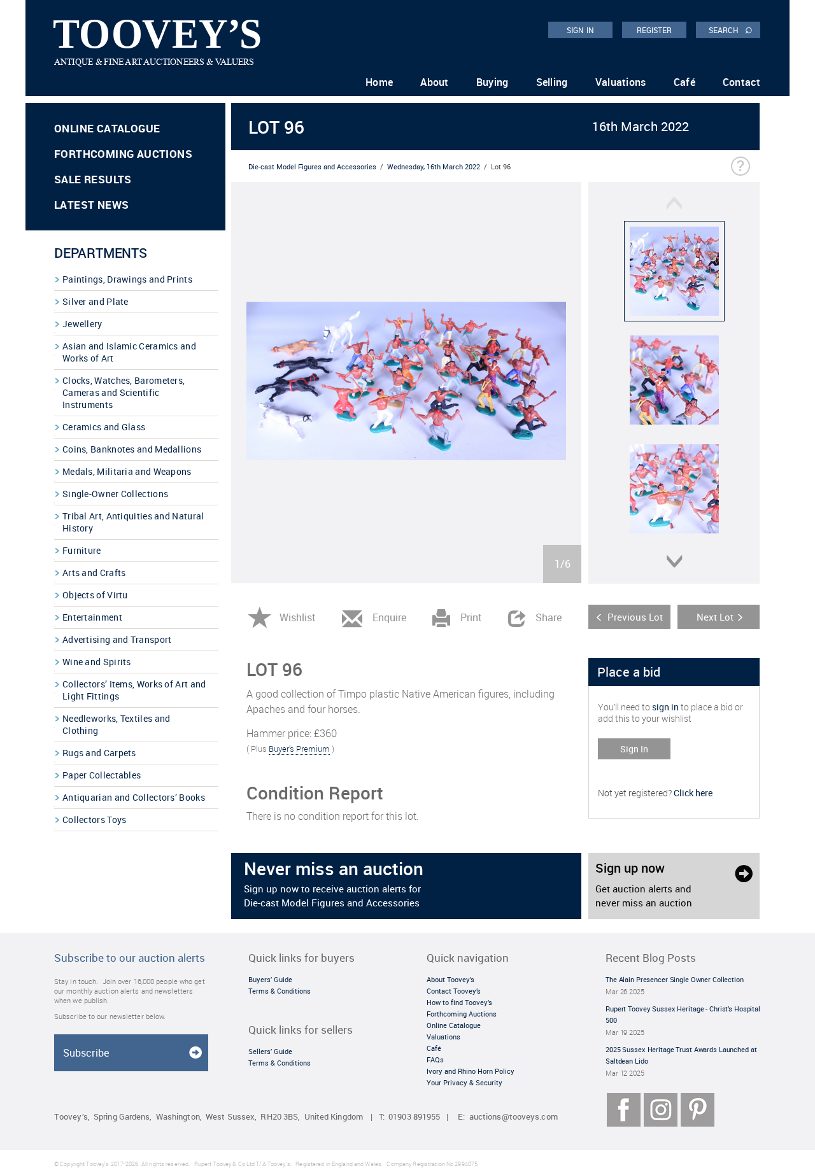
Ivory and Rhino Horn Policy (470, 1071)
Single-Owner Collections (115, 494)
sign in (665, 707)
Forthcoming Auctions (123, 153)
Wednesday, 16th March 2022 (433, 166)
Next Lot (715, 616)
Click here (693, 793)
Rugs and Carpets (99, 753)
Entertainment (92, 617)
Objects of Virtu (95, 595)
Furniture (81, 550)
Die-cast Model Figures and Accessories (312, 166)
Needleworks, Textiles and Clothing (116, 724)
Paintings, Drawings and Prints (127, 279)
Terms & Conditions (279, 991)
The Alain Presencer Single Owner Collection (675, 979)
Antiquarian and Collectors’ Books (133, 797)
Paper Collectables (101, 775)
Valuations (620, 82)
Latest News (91, 204)
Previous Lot (635, 616)
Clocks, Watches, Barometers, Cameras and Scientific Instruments (123, 392)
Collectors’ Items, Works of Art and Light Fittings (134, 690)
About (434, 82)
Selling (552, 82)
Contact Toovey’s (454, 991)
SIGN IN (580, 30)
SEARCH (731, 29)
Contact (741, 82)
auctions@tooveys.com (513, 1116)
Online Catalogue (107, 128)
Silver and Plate (95, 301)
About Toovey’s (450, 979)
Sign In (634, 749)
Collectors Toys (94, 819)
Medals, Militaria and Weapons (127, 471)
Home (379, 82)
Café (684, 82)
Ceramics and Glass (103, 427)
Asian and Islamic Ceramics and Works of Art (129, 352)
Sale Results (93, 179)
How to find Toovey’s (459, 1002)
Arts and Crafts (94, 572)
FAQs (435, 1059)
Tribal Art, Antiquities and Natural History (133, 522)
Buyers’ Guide (270, 979)
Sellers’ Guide (270, 1051)
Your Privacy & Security (464, 1082)
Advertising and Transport (117, 639)
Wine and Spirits (96, 662)
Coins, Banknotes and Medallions (131, 449)
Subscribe (86, 1053)
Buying (492, 82)
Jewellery (82, 324)
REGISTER (654, 30)
